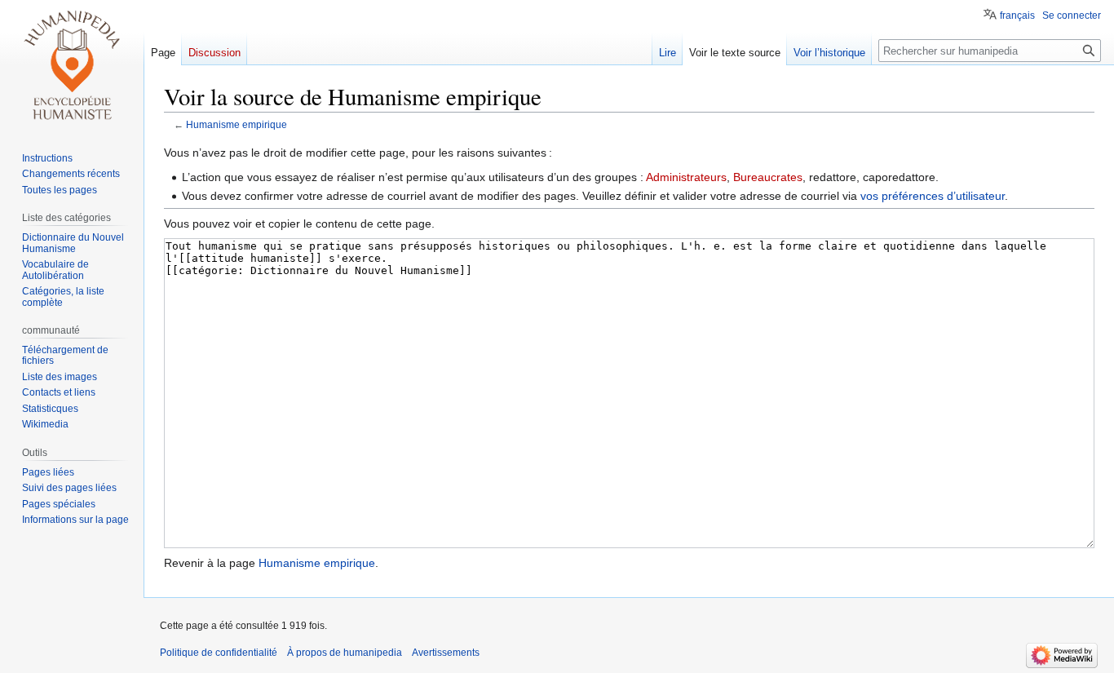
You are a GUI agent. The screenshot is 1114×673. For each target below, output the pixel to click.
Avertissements (446, 652)
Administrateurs (686, 177)
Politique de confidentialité (218, 652)
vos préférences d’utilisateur (932, 195)
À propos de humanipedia (344, 652)
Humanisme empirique (236, 124)
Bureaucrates (767, 177)
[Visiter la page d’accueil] (72, 65)
